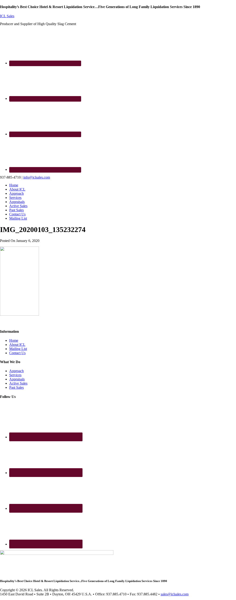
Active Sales (18, 383)
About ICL (17, 345)
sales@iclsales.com (175, 594)
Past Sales (16, 387)
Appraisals (17, 379)
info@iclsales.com (36, 177)
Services (15, 375)
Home (13, 340)
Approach (16, 371)
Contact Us (17, 353)
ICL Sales (7, 16)
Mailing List (18, 349)
